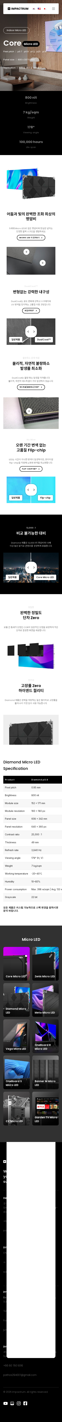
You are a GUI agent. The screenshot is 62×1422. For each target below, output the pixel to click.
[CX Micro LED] (16, 1108)
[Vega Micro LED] (16, 1036)
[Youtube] (5, 1403)
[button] (54, 9)
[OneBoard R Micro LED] (45, 1036)
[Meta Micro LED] (45, 1000)
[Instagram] (19, 1403)
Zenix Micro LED (45, 976)
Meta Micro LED (45, 1012)
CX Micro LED (14, 1121)
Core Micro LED (16, 976)
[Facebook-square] (25, 1403)
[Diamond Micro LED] (16, 1000)
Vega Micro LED (16, 1049)
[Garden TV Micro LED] (45, 1108)
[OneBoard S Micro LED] (16, 1072)
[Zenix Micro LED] (45, 964)
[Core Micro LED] (16, 964)
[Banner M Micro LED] (45, 1072)
